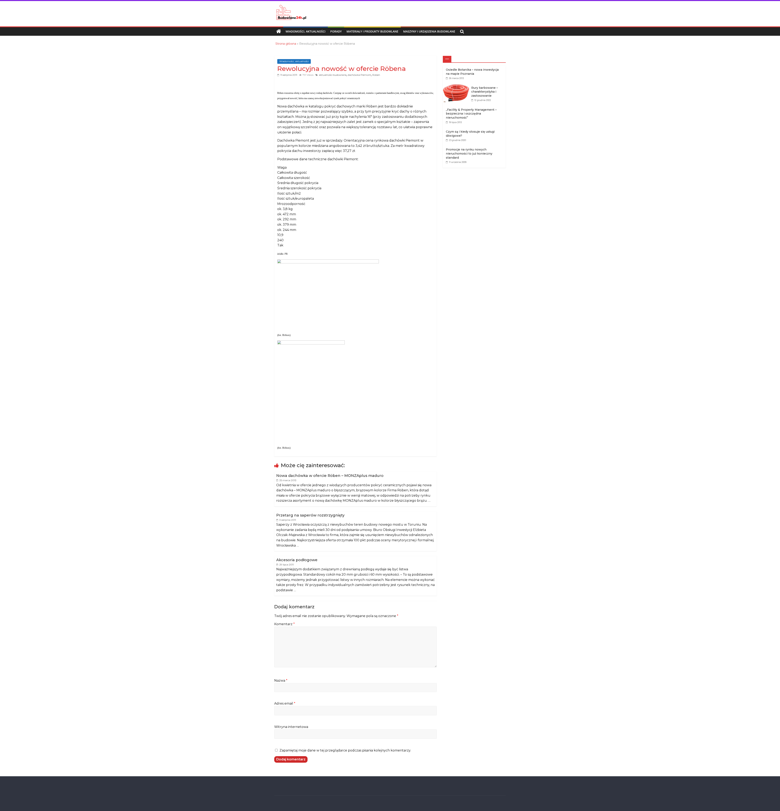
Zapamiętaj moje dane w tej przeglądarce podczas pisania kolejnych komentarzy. (345, 750)
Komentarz (284, 624)
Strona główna (285, 43)
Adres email (284, 703)
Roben (376, 74)
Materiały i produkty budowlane (372, 31)
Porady (336, 31)
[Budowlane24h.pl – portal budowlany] (278, 31)
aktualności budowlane (332, 74)
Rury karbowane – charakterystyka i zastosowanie (484, 91)
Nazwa (280, 680)
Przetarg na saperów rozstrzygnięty (310, 515)
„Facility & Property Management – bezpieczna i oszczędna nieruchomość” (471, 113)
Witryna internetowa (291, 727)
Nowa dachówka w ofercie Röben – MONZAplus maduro (330, 475)
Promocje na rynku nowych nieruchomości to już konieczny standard (469, 153)
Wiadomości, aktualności (305, 31)
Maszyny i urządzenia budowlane (429, 31)
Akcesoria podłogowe (296, 560)
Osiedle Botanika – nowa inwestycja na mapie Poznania (472, 72)
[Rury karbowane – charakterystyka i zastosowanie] (457, 86)
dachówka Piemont (359, 74)
